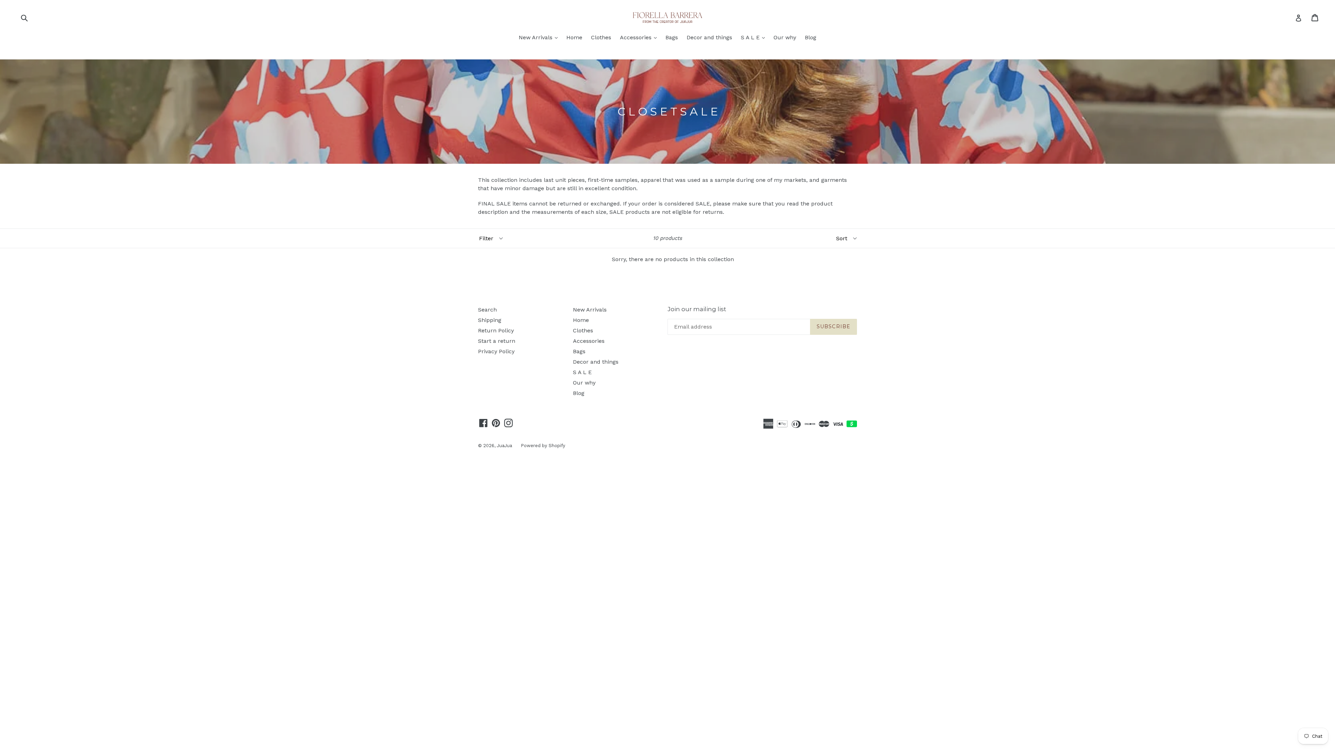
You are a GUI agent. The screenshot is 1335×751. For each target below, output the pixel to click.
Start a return (496, 341)
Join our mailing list (697, 309)
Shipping (489, 320)
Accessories (640, 37)
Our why (785, 37)
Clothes (601, 37)
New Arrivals (540, 37)
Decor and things (709, 37)
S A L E (754, 37)
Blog (810, 37)
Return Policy (496, 330)
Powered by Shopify (543, 445)
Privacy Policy (496, 351)
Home (574, 37)
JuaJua (504, 445)
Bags (671, 37)
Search (487, 309)
